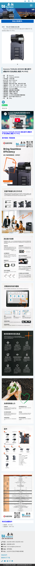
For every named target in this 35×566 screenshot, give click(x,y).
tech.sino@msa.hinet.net (14, 546)
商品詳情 (4, 108)
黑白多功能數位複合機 (12, 27)
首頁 (3, 27)
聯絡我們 (4, 555)
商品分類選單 (17, 21)
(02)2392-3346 (11, 541)
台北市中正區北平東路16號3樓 (15, 551)
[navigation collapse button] (31, 5)
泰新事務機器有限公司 (7, 5)
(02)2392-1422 (19, 541)
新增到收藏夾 (3, 103)
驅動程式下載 (5, 557)
